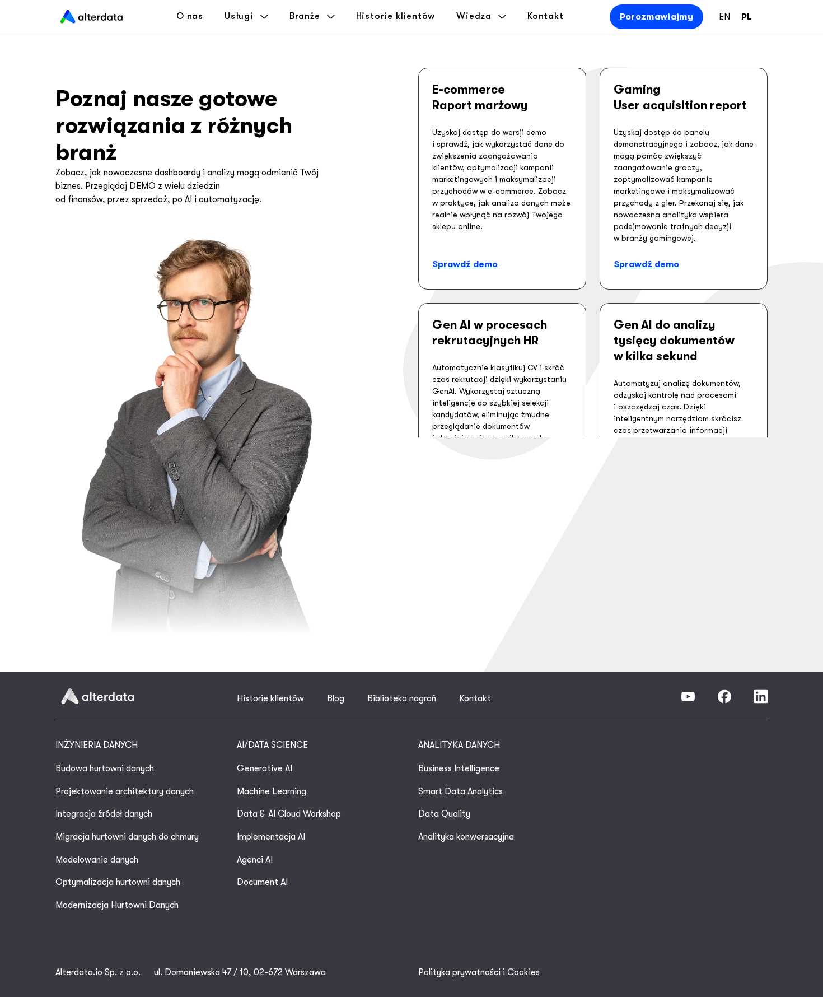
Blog (335, 698)
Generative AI (264, 768)
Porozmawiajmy (656, 17)
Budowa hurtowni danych (104, 768)
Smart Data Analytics (460, 791)
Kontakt (545, 16)
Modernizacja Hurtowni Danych (117, 905)
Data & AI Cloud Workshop (289, 814)
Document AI (262, 882)
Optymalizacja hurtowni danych (117, 882)
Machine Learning (271, 791)
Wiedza (474, 16)
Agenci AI (255, 860)
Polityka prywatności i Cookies (479, 972)
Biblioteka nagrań (401, 698)
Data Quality (444, 814)
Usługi (239, 16)
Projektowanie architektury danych (124, 791)
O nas (189, 16)
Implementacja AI (271, 837)
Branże (304, 16)
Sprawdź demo (465, 264)
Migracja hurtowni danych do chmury (127, 837)
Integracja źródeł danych (103, 814)
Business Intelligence (458, 768)
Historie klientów (396, 16)
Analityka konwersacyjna (466, 837)
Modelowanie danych (96, 860)
